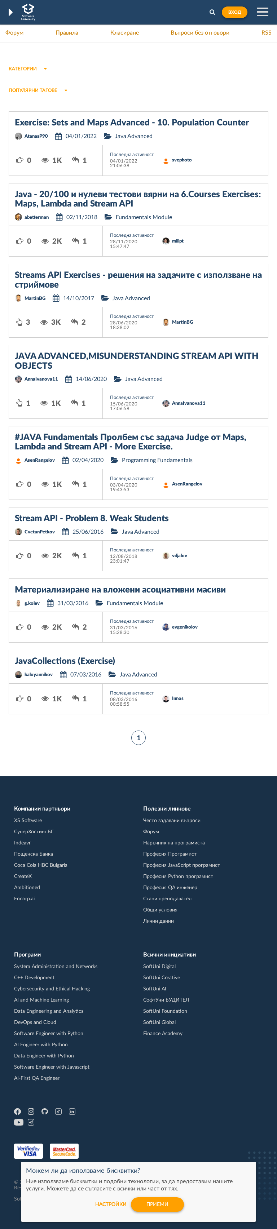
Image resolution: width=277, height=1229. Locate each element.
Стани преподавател (167, 898)
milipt (178, 241)
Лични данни (158, 921)
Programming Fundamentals (157, 460)
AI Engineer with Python (41, 1044)
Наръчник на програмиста (174, 843)
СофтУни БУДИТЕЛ (166, 1000)
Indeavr (22, 843)
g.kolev (32, 603)
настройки (111, 1204)
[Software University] (28, 12)
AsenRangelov (40, 460)
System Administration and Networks (55, 966)
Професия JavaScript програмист (181, 865)
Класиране (124, 33)
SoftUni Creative (161, 977)
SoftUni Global (159, 1022)
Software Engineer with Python (48, 1033)
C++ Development (34, 977)
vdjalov (179, 556)
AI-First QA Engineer (37, 1078)
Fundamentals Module (144, 217)
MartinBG (35, 298)
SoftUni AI (154, 988)
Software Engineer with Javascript (51, 1067)
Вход (234, 12)
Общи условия (160, 910)
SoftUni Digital (159, 966)
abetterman (37, 217)
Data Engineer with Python (44, 1056)
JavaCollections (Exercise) (65, 661)
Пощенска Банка (33, 854)
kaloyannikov (39, 675)
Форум (14, 33)
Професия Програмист (170, 854)
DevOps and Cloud (35, 1022)
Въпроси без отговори (200, 33)
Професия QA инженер (170, 887)
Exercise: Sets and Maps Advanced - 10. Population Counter (132, 123)
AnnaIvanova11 (41, 379)
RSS (266, 33)
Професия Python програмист (178, 876)
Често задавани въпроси (172, 820)
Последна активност (132, 154)
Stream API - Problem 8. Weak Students (92, 518)
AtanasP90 (36, 136)
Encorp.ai (24, 898)
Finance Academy (163, 1033)
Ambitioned (27, 887)
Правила (67, 33)
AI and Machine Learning (41, 1000)
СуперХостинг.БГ (34, 831)
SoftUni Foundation (165, 1011)
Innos (178, 698)
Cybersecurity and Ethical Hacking (52, 988)
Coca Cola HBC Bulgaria (40, 865)
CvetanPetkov (40, 532)
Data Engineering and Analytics (48, 1011)
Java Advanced (134, 136)
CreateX (23, 876)
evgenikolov (185, 627)
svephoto (182, 160)
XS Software (28, 820)
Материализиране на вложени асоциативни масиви (120, 590)
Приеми (157, 1204)
